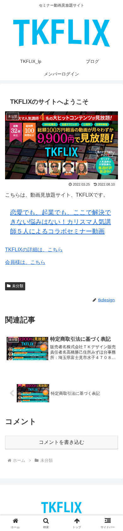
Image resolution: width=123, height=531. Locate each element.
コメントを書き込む (61, 442)
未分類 (17, 286)
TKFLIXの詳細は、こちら (34, 249)
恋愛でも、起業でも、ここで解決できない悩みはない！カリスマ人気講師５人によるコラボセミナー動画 (60, 222)
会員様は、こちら (25, 262)
